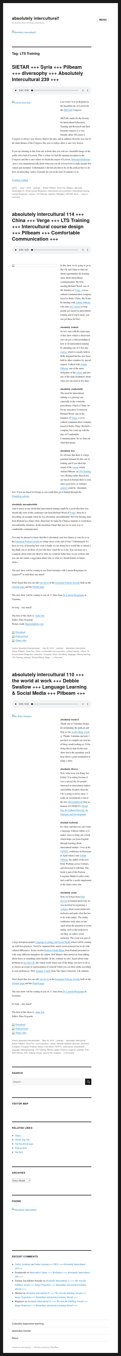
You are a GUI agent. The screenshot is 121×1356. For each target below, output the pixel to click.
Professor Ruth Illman (54, 950)
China (38, 651)
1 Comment (57, 657)
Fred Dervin (49, 1046)
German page (18, 586)
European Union (50, 654)
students (57, 1052)
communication (42, 1043)
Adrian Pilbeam (49, 187)
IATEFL (64, 851)
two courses (75, 306)
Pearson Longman (68, 1049)
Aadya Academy (23, 1264)
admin (14, 187)
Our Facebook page (24, 1143)
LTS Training (41, 193)
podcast (36, 187)
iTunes (18, 1135)
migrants (51, 193)
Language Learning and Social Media (53, 941)
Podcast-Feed (21, 636)
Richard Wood (38, 657)
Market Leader (53, 1049)
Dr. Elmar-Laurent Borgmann (35, 190)
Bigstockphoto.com (34, 623)
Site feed (19, 1151)
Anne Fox (61, 187)
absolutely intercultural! (35, 18)
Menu (103, 19)
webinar (64, 909)
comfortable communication (53, 651)
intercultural (68, 1046)
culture (83, 651)
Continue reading (20, 179)
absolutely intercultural (75, 648)
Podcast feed (21, 1147)
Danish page (38, 586)
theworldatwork (75, 801)
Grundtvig (62, 654)
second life (47, 1052)
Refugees (61, 193)
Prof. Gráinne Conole (33, 1052)
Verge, (78, 290)
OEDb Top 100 (22, 1139)
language (72, 654)
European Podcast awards (27, 541)
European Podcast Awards (67, 582)
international (79, 1046)
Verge (73, 512)
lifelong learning (83, 654)
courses (63, 351)
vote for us (44, 582)
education (38, 654)
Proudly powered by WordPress (46, 1347)
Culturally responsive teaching (28, 1323)
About (15, 1338)
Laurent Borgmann (20, 193)
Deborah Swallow (64, 1043)
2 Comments (69, 1052)
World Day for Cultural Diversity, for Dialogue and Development (74, 810)
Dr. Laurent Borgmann (73, 594)
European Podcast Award (32, 1046)
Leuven (32, 193)
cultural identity (72, 651)
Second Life (29, 962)
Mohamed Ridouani (80, 159)
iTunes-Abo (20, 640)
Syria (76, 193)
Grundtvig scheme (20, 496)
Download (20, 632)
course (79, 372)
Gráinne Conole (43, 970)
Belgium (70, 187)
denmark (78, 187)
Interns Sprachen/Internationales (26, 648)
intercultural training (80, 190)
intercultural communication (59, 190)
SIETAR (68, 109)
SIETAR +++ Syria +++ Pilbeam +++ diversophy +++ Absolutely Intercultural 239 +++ (47, 73)
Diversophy (16, 190)
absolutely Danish (21, 1330)
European (16, 1046)
